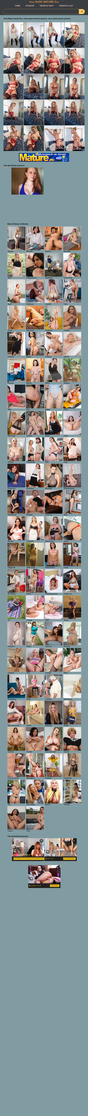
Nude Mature (44, 2)
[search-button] (82, 11)
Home (17, 6)
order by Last (66, 6)
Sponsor (30, 6)
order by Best (47, 6)
